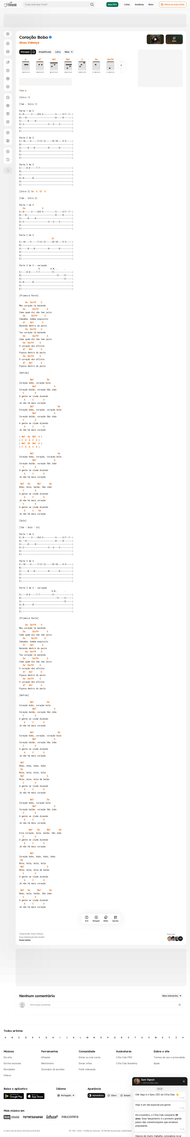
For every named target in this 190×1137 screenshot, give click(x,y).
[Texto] (7, 113)
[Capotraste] (7, 78)
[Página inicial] (10, 4)
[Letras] (52, 1117)
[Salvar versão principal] (33, 52)
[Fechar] (183, 1081)
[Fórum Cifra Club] (11, 1117)
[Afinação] (7, 86)
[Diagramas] (7, 105)
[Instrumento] (7, 62)
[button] (155, 39)
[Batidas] (7, 121)
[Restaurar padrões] (8, 170)
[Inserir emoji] (179, 1004)
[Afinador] (7, 132)
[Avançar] (121, 65)
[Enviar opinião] (7, 151)
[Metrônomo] (7, 140)
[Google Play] (14, 1096)
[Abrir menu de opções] (8, 34)
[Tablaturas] (7, 97)
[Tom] (7, 70)
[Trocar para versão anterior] (7, 159)
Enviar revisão (25, 940)
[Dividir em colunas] (7, 51)
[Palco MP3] (70, 1117)
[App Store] (35, 1096)
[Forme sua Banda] (33, 1116)
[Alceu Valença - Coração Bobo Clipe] (155, 39)
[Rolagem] (7, 43)
